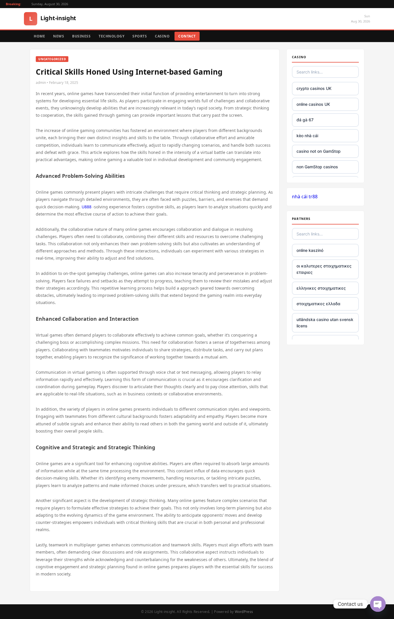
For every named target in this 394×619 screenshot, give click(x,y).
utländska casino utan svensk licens (325, 322)
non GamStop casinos (317, 166)
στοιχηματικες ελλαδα (318, 303)
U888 (86, 207)
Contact (187, 36)
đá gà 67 (305, 119)
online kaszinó (310, 250)
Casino (162, 36)
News (58, 36)
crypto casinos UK (314, 88)
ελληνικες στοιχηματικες (321, 288)
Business (81, 36)
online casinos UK (313, 104)
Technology (111, 36)
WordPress (244, 611)
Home (39, 36)
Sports (139, 36)
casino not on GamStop (319, 151)
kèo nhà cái (307, 135)
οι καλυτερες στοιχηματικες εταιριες (324, 269)
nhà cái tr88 (305, 196)
